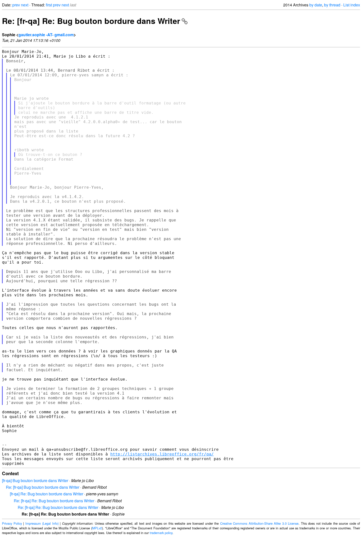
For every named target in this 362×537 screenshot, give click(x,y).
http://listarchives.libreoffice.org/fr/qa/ (162, 454)
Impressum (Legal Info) (42, 523)
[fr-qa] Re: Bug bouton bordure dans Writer (46, 494)
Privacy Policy (12, 523)
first (49, 5)
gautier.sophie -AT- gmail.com (46, 34)
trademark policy (161, 532)
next (24, 5)
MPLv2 (97, 528)
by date (315, 5)
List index (351, 5)
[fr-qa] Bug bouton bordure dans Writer (35, 480)
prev (16, 5)
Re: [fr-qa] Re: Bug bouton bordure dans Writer (91, 20)
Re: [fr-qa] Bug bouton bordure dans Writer (42, 487)
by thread (332, 5)
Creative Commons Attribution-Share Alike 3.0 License (259, 523)
